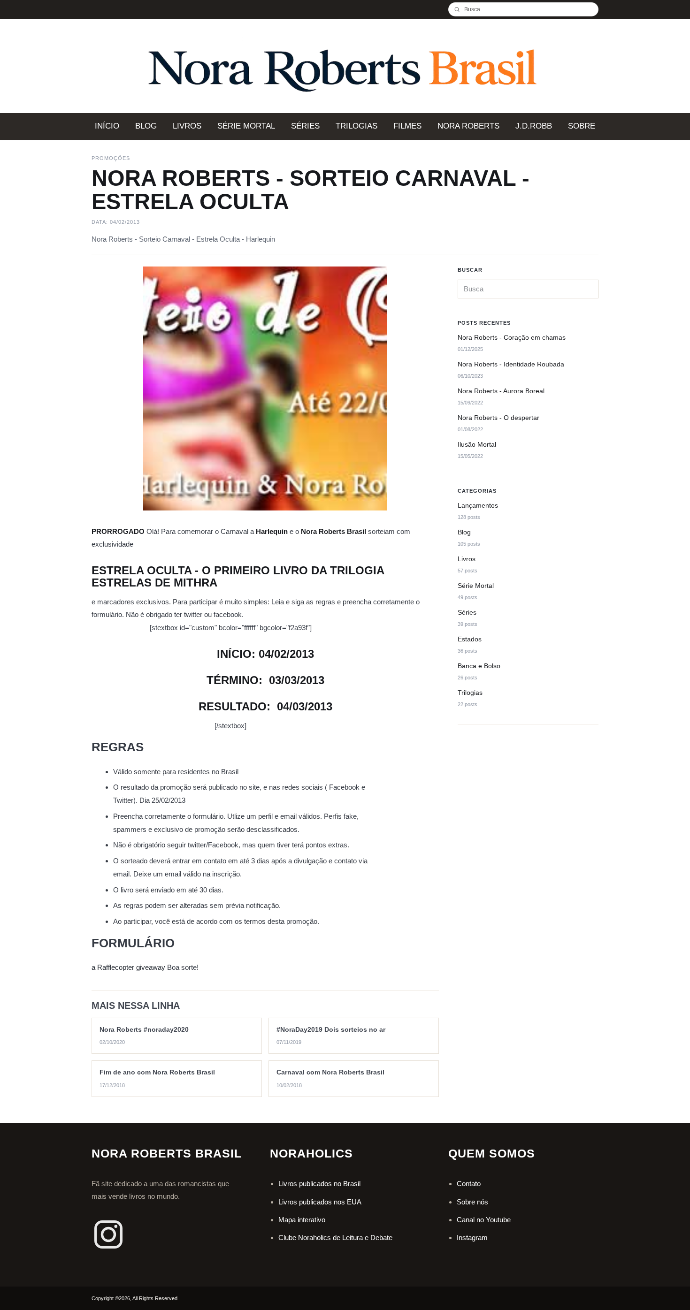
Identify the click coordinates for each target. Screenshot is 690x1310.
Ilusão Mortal (477, 445)
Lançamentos (478, 506)
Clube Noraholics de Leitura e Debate (335, 1237)
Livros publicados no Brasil (319, 1184)
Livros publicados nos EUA (319, 1202)
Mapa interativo (301, 1220)
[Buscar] (460, 9)
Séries (467, 613)
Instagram (472, 1237)
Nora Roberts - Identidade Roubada (511, 364)
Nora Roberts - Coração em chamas (512, 338)
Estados (470, 639)
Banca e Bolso (479, 666)
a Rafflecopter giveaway (128, 967)
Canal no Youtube (484, 1220)
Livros (466, 559)
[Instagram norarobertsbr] (108, 1234)
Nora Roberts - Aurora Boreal (501, 391)
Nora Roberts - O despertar (498, 418)
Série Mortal (476, 586)
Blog (464, 532)
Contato (469, 1184)
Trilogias (470, 692)
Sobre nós (472, 1202)
